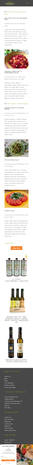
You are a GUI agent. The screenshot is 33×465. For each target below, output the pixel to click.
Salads (22, 79)
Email (2, 456)
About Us (7, 376)
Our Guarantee (9, 383)
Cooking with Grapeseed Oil (13, 401)
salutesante (9, 77)
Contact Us (7, 417)
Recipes (6, 406)
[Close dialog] (32, 445)
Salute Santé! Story (10, 430)
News (6, 381)
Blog (5, 379)
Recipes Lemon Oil (15, 79)
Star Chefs (7, 408)
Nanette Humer (10, 23)
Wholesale (7, 422)
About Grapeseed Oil (11, 397)
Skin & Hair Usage (10, 387)
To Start (12, 115)
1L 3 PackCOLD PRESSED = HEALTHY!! (16, 280)
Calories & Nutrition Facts (12, 403)
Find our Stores (9, 419)
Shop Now (17, 248)
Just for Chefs (8, 424)
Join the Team (8, 428)
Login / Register (9, 440)
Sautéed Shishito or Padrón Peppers (14, 108)
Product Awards (9, 385)
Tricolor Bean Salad (11, 160)
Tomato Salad (9, 211)
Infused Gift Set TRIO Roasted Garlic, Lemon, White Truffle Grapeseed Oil (16, 319)
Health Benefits (9, 399)
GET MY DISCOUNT (8, 460)
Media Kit (7, 426)
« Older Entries (9, 243)
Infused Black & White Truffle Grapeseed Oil (16, 361)
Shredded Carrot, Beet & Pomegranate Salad (13, 72)
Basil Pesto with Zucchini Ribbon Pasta (15, 18)
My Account (8, 442)
